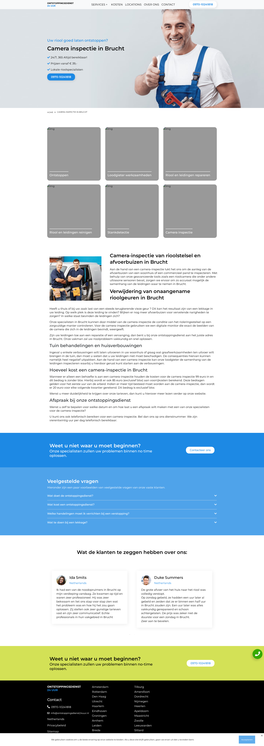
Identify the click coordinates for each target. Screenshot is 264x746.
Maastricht (141, 715)
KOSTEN (117, 4)
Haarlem (98, 706)
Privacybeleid (56, 725)
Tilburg (139, 687)
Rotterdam (99, 691)
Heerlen (139, 706)
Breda (96, 730)
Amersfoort (142, 691)
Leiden (96, 725)
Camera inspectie (179, 232)
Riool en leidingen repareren (188, 175)
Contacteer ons (200, 450)
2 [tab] (134, 634)
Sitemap (53, 731)
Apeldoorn (141, 711)
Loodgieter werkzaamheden (130, 175)
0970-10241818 (203, 4)
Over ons (151, 4)
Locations (133, 4)
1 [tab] (129, 634)
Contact (168, 4)
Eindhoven (99, 711)
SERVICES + (99, 4)
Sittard (138, 730)
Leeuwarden (143, 725)
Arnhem (97, 720)
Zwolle (138, 720)
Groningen (99, 715)
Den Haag (99, 696)
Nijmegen (141, 701)
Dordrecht (141, 696)
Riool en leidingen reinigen (71, 232)
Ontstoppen (59, 175)
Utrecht (97, 701)
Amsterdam (100, 687)
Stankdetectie (118, 232)
